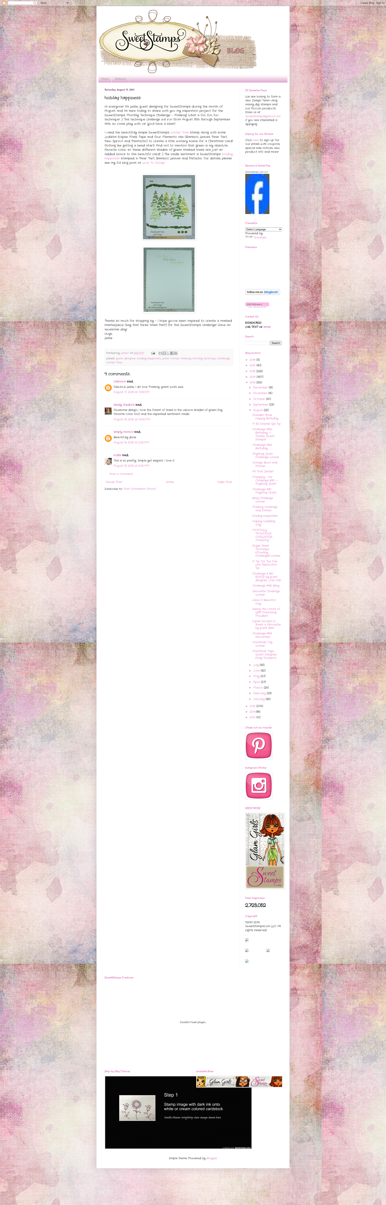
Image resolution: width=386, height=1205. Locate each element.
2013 (253, 382)
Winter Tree (179, 132)
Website (120, 79)
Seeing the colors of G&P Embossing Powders (266, 612)
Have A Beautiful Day (264, 602)
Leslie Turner (170, 358)
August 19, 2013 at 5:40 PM (131, 466)
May (257, 676)
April (257, 682)
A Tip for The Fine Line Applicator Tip (264, 564)
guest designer (126, 358)
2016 (253, 365)
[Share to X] (168, 353)
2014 (253, 377)
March (258, 688)
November (260, 393)
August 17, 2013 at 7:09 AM (132, 392)
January (259, 699)
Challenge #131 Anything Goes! (264, 491)
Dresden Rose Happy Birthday (265, 416)
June (257, 671)
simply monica (123, 432)
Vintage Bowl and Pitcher (264, 464)
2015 (253, 371)
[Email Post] (153, 353)
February (260, 693)
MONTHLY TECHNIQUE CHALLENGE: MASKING (262, 535)
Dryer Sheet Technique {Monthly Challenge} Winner (266, 551)
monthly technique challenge (211, 358)
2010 (253, 717)
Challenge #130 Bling (265, 586)
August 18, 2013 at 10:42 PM (132, 419)
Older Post (224, 482)
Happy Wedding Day (263, 523)
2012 (253, 706)
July (256, 665)
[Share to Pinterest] (176, 353)
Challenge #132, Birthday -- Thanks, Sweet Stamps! (263, 434)
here (256, 140)
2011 (253, 712)
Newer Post (114, 482)
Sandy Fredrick (124, 405)
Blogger (211, 1158)
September (261, 405)
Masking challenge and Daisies (264, 508)
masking (186, 358)
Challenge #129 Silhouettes (262, 635)
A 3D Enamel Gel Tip (266, 424)
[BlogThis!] (164, 353)
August (258, 410)
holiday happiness (149, 358)
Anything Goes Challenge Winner (265, 455)
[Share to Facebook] (172, 353)
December (261, 387)
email (267, 327)
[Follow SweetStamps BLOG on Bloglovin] (262, 294)
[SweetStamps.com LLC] (257, 213)
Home (105, 79)
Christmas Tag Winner (262, 644)
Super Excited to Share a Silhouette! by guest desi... (266, 624)
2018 (253, 360)
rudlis (117, 455)
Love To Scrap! (153, 163)
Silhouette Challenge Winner (266, 593)
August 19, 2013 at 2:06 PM (131, 442)
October (259, 399)
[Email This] (160, 353)
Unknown (120, 381)
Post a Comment (121, 474)
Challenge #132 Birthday (262, 446)
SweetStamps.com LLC (256, 172)
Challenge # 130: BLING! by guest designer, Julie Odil (266, 577)
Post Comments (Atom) (139, 489)
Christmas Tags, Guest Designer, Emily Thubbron (264, 654)
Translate (259, 237)
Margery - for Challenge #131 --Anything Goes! (265, 480)
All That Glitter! (263, 471)
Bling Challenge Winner (262, 500)
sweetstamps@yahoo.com (262, 116)
